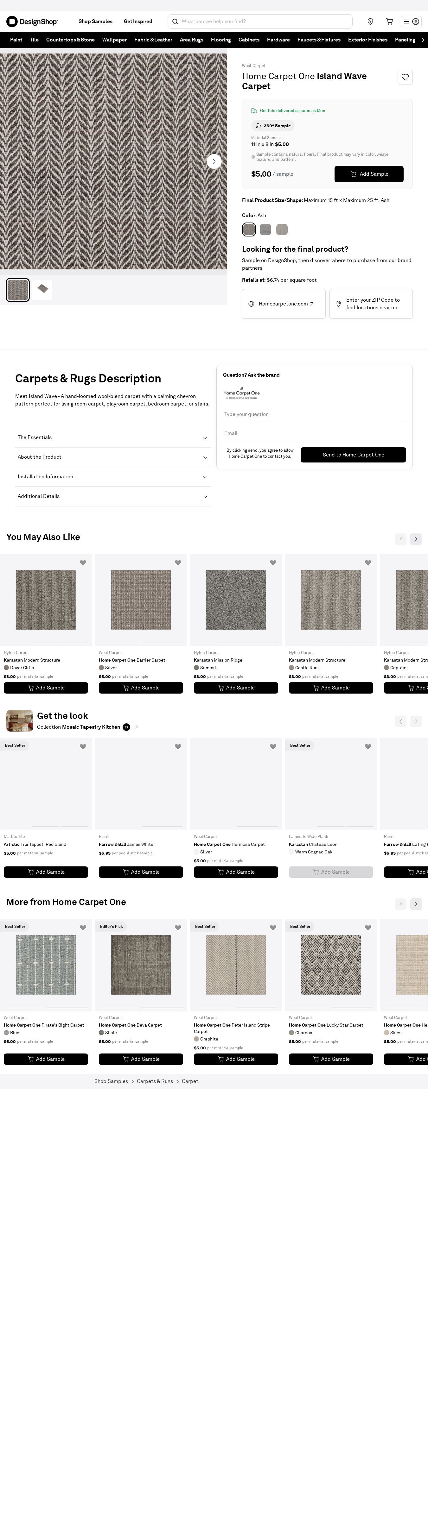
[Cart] (389, 21)
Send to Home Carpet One (353, 455)
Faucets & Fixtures (319, 40)
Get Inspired (138, 21)
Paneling (405, 40)
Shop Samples (95, 21)
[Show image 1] (18, 290)
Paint (16, 40)
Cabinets (249, 40)
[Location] (370, 21)
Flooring (221, 40)
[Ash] (249, 229)
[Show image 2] (42, 290)
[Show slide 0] (17, 600)
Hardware (278, 40)
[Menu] (411, 21)
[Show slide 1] (46, 600)
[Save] (405, 77)
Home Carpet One (278, 76)
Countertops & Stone (70, 40)
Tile (34, 40)
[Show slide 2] (74, 600)
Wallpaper (114, 40)
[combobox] (260, 21)
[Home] (34, 21)
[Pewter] (282, 229)
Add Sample (374, 174)
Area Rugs (191, 40)
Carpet (258, 65)
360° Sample (277, 125)
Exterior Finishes (367, 40)
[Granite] (265, 229)
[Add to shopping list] (83, 563)
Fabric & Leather (153, 40)
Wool (246, 65)
